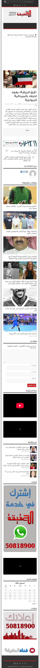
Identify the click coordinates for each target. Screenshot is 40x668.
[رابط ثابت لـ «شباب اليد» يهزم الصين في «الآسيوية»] (20, 331)
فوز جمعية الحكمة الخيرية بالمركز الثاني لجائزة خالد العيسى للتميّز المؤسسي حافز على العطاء (17, 158)
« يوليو (35, 603)
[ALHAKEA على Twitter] (24, 172)
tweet (27, 130)
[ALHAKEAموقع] (27, 172)
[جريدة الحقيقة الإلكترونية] (20, 16)
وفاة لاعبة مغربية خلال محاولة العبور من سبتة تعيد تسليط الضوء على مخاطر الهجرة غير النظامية (21, 283)
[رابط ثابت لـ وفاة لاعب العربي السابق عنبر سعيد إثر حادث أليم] (20, 306)
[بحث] (5, 1)
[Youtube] (17, 5)
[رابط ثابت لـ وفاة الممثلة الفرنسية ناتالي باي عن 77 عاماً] (33, 477)
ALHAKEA (24, 104)
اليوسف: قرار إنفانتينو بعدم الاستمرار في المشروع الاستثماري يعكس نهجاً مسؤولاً (22, 257)
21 (10, 596)
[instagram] (14, 5)
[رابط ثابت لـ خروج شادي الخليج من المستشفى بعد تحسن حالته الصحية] (33, 452)
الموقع (34, 378)
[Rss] (25, 5)
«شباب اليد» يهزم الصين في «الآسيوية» (23, 333)
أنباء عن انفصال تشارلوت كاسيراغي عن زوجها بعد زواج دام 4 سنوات (24, 151)
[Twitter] (20, 5)
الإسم (34, 365)
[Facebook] (22, 5)
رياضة (26, 35)
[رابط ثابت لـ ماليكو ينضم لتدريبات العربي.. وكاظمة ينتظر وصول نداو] (20, 203)
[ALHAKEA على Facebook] (21, 172)
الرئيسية (31, 35)
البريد (34, 371)
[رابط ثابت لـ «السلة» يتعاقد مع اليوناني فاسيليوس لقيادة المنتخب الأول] (20, 228)
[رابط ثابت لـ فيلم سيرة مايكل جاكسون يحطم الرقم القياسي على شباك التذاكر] (33, 460)
